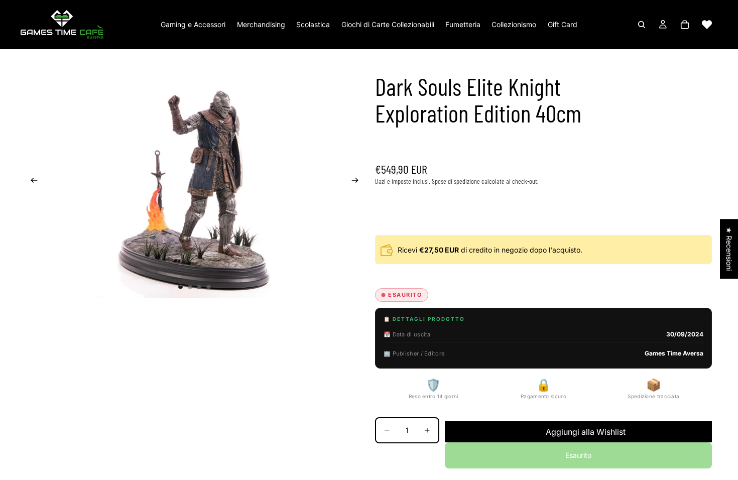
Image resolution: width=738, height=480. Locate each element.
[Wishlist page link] (707, 25)
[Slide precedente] (31, 182)
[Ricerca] (642, 25)
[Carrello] (685, 25)
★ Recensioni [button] (729, 249)
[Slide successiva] (358, 182)
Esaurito (578, 455)
